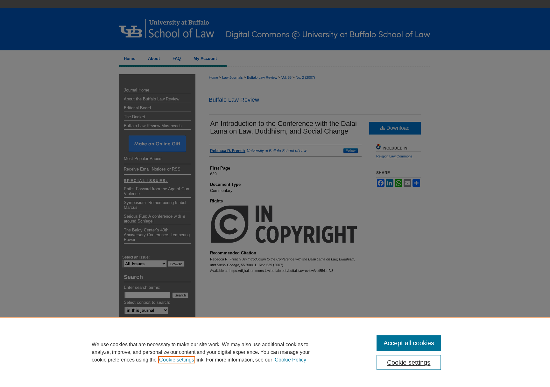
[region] (275, 352)
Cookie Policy (290, 359)
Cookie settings (176, 359)
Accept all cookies (409, 343)
